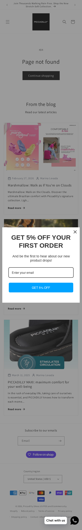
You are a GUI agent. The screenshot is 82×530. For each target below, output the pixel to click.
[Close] (75, 231)
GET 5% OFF (41, 287)
